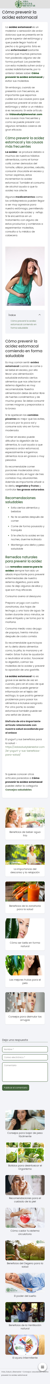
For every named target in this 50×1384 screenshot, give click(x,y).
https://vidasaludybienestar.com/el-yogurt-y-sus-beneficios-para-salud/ (25, 750)
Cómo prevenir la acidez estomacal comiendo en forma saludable (24, 324)
